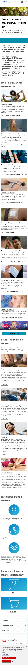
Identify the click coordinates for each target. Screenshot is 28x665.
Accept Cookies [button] (6, 661)
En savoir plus (14, 333)
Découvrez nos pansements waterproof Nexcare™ (11, 145)
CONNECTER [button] (5, 631)
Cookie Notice (5, 654)
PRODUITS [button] (5, 620)
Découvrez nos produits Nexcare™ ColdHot (12, 291)
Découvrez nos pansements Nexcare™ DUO (12, 202)
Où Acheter (13, 611)
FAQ (13, 593)
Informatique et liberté (12, 640)
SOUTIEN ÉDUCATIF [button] (7, 626)
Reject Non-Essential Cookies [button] (9, 657)
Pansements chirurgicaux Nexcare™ (10, 223)
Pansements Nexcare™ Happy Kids (10, 165)
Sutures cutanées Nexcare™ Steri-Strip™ (11, 251)
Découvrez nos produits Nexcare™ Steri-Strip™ (13, 262)
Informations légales (12, 639)
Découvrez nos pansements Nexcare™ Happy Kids (14, 174)
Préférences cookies (12, 641)
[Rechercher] (22, 2)
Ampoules (3, 403)
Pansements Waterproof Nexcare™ (10, 134)
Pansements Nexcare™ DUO (8, 192)
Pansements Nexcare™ (7, 104)
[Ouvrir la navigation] (26, 2)
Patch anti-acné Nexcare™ (7, 309)
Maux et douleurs (5, 437)
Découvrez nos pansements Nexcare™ (11, 115)
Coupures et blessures (7, 369)
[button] (17, 661)
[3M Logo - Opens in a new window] (4, 2)
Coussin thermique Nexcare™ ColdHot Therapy (13, 280)
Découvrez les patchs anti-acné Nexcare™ (11, 317)
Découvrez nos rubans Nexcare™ (9, 232)
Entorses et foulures (6, 473)
